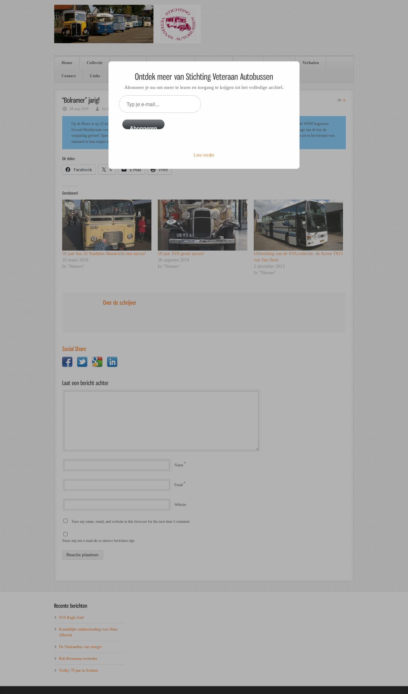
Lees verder (204, 155)
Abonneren (143, 127)
